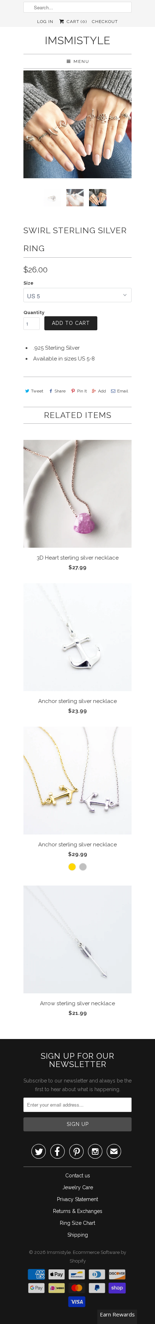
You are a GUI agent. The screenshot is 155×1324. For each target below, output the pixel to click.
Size (28, 283)
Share (60, 391)
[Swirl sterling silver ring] (77, 124)
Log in (45, 21)
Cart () (76, 21)
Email (122, 391)
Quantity (33, 312)
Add (102, 391)
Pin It (82, 391)
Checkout (105, 21)
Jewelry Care (77, 1187)
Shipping (77, 1235)
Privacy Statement (77, 1199)
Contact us (77, 1175)
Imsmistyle (77, 40)
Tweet (37, 391)
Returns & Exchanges (77, 1211)
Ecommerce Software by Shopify (98, 1257)
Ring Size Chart (77, 1223)
